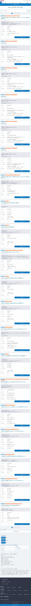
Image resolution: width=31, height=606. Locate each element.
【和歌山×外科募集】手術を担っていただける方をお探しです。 (12, 480)
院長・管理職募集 (9, 573)
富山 (4, 559)
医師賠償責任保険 (2, 587)
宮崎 (11, 564)
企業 (22, 574)
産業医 (16, 571)
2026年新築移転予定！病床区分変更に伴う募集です (10, 202)
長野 (6, 558)
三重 (8, 560)
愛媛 (7, 563)
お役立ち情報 (2, 589)
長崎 (7, 564)
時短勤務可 (10, 572)
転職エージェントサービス (3, 594)
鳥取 (7, 562)
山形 (9, 556)
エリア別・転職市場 (8, 590)
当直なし (3, 548)
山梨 (4, 558)
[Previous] (1, 4)
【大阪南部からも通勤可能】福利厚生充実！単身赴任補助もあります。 (13, 456)
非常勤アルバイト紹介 (9, 594)
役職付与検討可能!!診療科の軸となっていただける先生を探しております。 (14, 328)
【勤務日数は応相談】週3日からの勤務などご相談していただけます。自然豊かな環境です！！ (15, 18)
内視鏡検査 (26, 570)
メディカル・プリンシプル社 (4, 599)
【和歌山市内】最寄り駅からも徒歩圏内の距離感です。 (11, 505)
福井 (7, 559)
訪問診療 (18, 570)
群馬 (13, 557)
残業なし (7, 572)
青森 (4, 556)
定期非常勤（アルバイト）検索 (6, 581)
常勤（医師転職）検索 (4, 579)
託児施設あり (24, 572)
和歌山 (11, 561)
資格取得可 (13, 573)
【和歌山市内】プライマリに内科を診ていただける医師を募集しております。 (14, 406)
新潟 (7, 558)
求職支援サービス (3, 593)
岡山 (5, 562)
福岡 (4, 564)
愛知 (4, 560)
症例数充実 (17, 573)
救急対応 (15, 570)
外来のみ (7, 570)
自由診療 (8, 571)
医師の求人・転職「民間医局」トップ (5, 596)
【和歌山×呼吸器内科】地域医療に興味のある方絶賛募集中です (12, 277)
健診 (23, 570)
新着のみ (20, 571)
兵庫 (7, 561)
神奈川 (9, 557)
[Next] (30, 4)
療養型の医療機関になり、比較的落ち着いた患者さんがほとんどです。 (13, 381)
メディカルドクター (12, 571)
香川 (4, 563)
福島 (11, 556)
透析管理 (21, 570)
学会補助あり (8, 574)
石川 (5, 559)
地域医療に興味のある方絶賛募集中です (8, 226)
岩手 (5, 556)
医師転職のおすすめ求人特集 (27, 594)
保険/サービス (2, 586)
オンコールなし (21, 573)
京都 (5, 561)
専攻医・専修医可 (3, 574)
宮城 (7, 556)
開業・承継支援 (13, 587)
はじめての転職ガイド (3, 590)
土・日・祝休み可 (3, 573)
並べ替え (27, 10)
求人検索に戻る (16, 531)
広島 (4, 562)
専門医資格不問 (26, 573)
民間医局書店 (19, 587)
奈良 (9, 561)
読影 (5, 571)
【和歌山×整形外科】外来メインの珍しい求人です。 (10, 252)
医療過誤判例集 (25, 590)
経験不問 (17, 572)
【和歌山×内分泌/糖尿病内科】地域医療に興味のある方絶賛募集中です (14, 355)
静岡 (7, 560)
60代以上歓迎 (20, 572)
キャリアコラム (2, 591)
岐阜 (5, 560)
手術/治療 (2, 571)
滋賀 (8, 561)
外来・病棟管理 (18, 548)
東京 (4, 557)
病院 (14, 574)
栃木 (11, 557)
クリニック (3, 546)
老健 (20, 574)
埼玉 (7, 557)
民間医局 (2, 1)
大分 (9, 564)
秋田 (8, 556)
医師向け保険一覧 (8, 587)
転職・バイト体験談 (14, 590)
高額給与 (17, 546)
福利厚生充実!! (3, 42)
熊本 (8, 564)
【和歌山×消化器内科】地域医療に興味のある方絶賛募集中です (12, 303)
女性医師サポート (14, 594)
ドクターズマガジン (20, 590)
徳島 (5, 563)
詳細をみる (22, 37)
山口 (9, 562)
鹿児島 (13, 564)
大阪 (4, 561)
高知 (8, 563)
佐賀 (5, 564)
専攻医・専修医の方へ (20, 594)
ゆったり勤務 (2, 572)
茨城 (10, 557)
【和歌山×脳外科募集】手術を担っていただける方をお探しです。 (13, 431)
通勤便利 (12, 574)
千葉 (5, 557)
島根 (8, 562)
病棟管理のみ (10, 570)
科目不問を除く (23, 571)
